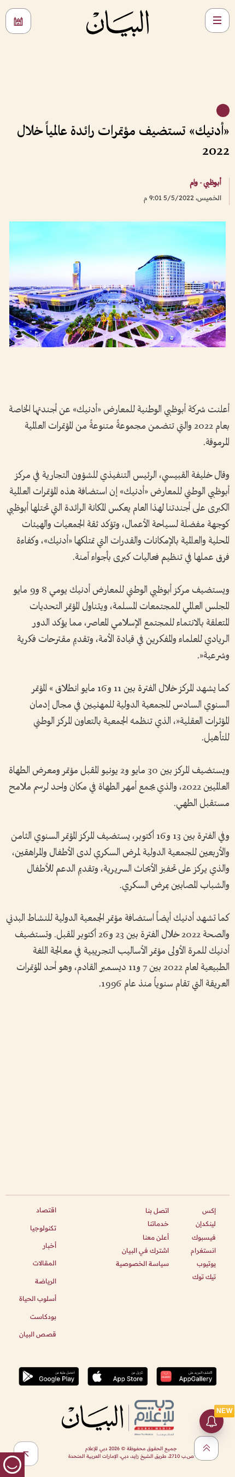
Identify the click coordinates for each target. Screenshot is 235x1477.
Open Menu (217, 20)
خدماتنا (158, 1223)
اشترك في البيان (145, 1250)
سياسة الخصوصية (142, 1263)
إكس (209, 1210)
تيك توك (204, 1276)
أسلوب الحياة (37, 1298)
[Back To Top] (206, 1448)
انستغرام (203, 1250)
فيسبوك (204, 1237)
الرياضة (45, 1281)
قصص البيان (37, 1334)
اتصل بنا (157, 1210)
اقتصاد (46, 1210)
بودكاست (43, 1316)
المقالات (44, 1263)
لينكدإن (206, 1223)
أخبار (49, 1245)
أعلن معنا (156, 1237)
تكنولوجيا (43, 1228)
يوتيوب (206, 1263)
